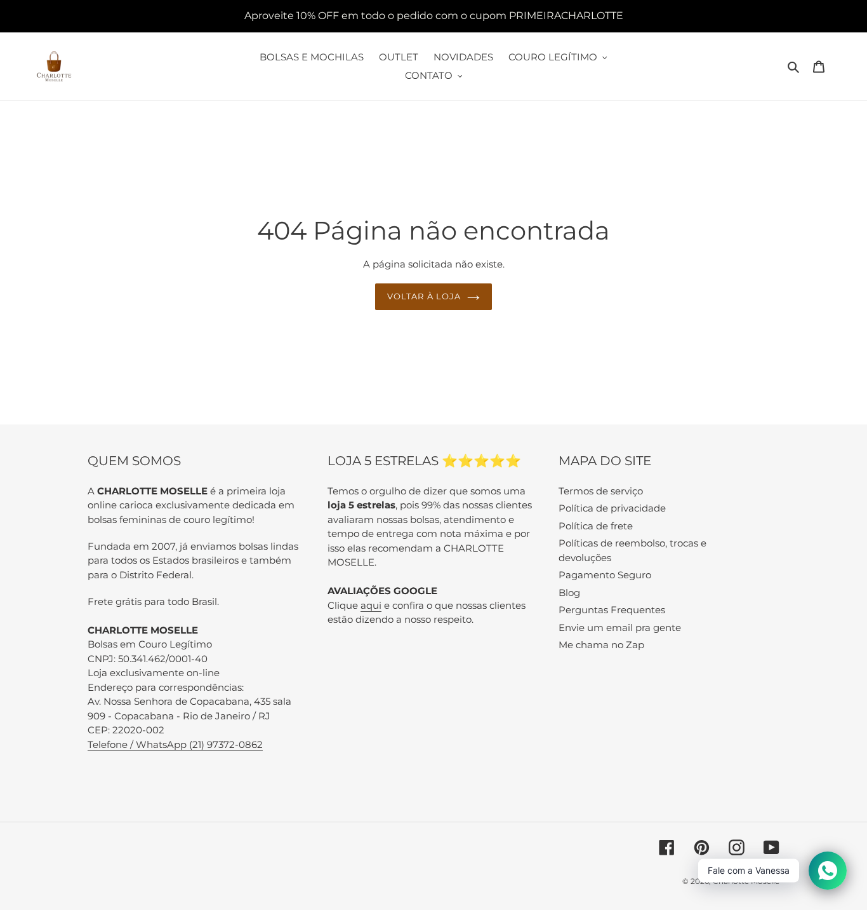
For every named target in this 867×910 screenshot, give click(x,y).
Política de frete (596, 526)
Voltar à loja (424, 296)
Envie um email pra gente (620, 627)
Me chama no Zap (601, 645)
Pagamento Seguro (605, 575)
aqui (371, 605)
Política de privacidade (612, 508)
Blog (569, 593)
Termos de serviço (601, 491)
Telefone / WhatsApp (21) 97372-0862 (175, 744)
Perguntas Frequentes (612, 610)
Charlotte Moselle (746, 881)
